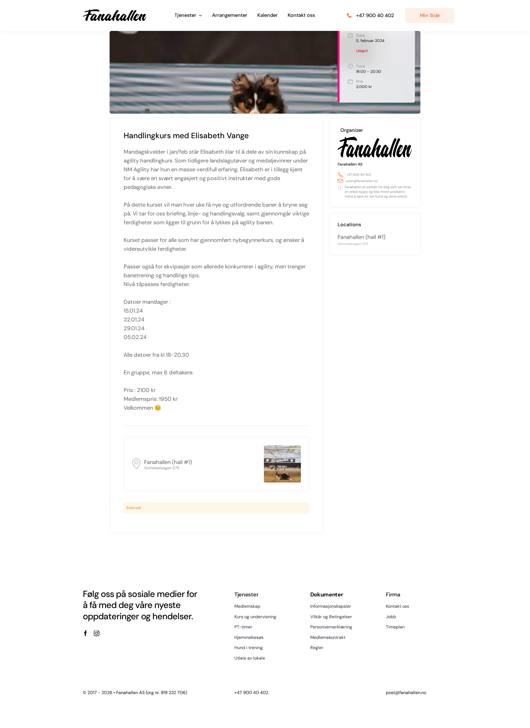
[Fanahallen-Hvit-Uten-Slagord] (115, 11)
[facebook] (85, 633)
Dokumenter (326, 594)
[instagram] (96, 633)
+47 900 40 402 (358, 174)
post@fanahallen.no (362, 181)
